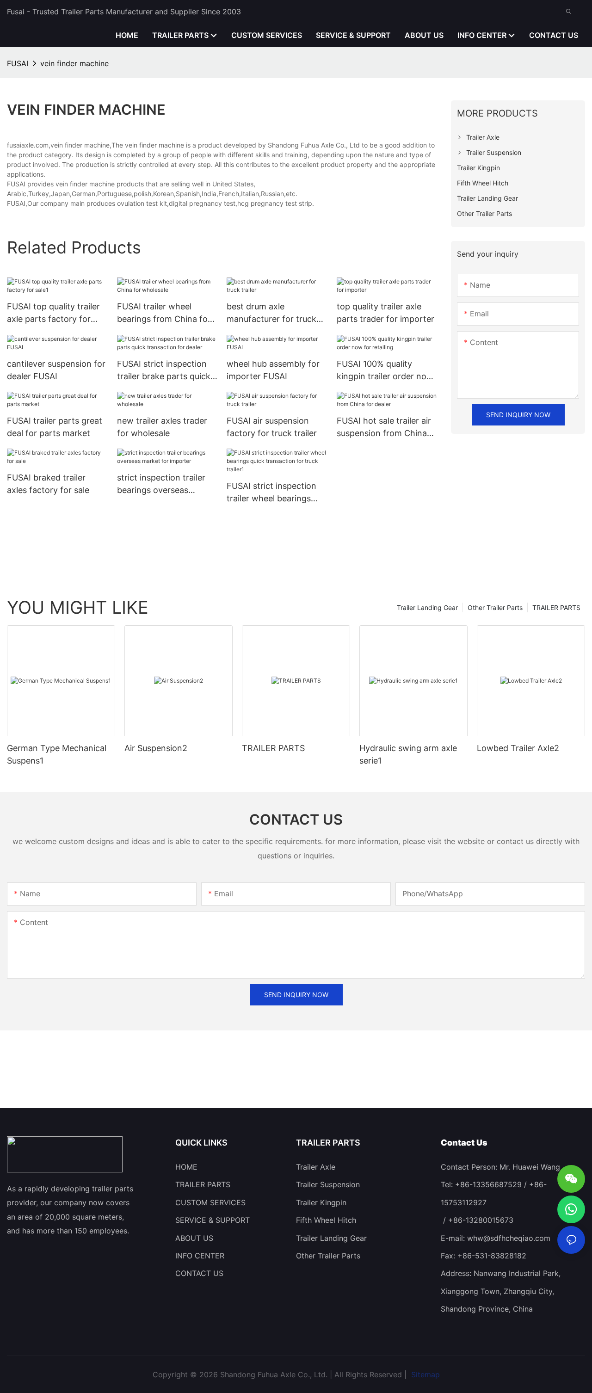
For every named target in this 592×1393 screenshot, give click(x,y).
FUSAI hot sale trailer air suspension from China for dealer (384, 427)
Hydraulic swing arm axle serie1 (408, 754)
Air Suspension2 (155, 748)
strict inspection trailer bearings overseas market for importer (161, 484)
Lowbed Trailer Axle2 (518, 748)
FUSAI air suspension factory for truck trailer (272, 427)
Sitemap (424, 1374)
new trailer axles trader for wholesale (162, 427)
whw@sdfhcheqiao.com (508, 1238)
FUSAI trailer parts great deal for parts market (54, 427)
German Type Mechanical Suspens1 (56, 754)
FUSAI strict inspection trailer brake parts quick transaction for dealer (163, 370)
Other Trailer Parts (495, 607)
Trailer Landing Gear (427, 607)
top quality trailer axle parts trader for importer (385, 313)
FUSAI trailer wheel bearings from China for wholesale (164, 313)
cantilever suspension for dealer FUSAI (56, 370)
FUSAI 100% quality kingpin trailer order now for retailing (385, 370)
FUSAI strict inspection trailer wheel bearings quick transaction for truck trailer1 (271, 493)
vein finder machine (74, 63)
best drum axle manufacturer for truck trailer (271, 313)
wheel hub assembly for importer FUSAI (273, 370)
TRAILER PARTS (556, 607)
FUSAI (17, 63)
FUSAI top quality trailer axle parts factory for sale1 (53, 313)
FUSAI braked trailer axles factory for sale (48, 484)
